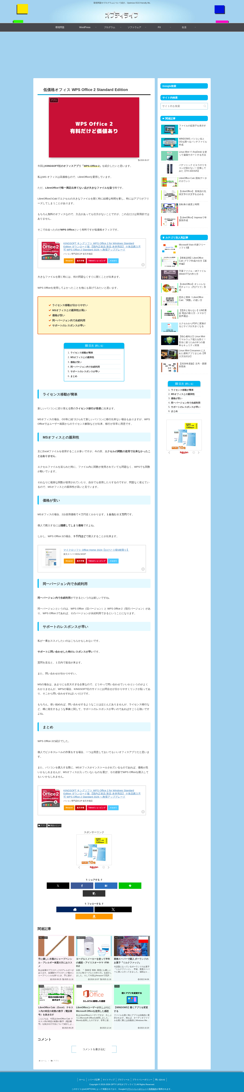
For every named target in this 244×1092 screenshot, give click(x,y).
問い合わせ (160, 1079)
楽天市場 (80, 261)
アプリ (43, 825)
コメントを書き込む (94, 1049)
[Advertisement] (122, 55)
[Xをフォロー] (113, 909)
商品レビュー (55, 825)
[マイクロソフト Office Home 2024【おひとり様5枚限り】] (51, 557)
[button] (94, 893)
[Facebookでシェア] (82, 885)
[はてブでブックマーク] (106, 885)
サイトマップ (109, 1079)
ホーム (82, 1079)
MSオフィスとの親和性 (82, 357)
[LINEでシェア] (130, 885)
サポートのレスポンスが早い (85, 371)
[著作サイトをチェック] (75, 909)
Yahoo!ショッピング (96, 261)
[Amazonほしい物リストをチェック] (94, 916)
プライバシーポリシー (142, 1079)
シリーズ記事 (94, 1079)
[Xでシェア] (58, 885)
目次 (91, 345)
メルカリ (113, 261)
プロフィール (123, 1079)
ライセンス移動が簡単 (81, 352)
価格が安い (76, 362)
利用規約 (153, 1089)
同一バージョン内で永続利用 (85, 366)
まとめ (73, 376)
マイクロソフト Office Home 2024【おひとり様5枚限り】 (96, 550)
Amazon (69, 261)
